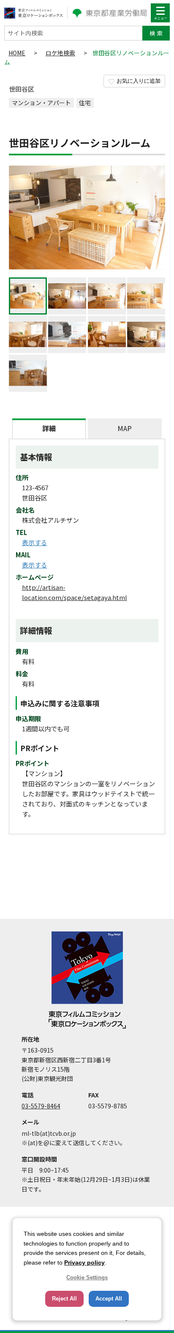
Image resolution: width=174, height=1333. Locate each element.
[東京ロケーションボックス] (33, 13)
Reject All (64, 1298)
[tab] (49, 428)
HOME (16, 53)
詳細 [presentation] (49, 428)
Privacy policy (84, 1262)
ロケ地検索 (60, 53)
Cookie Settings (87, 1277)
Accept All (108, 1298)
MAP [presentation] (124, 428)
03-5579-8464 (41, 1106)
